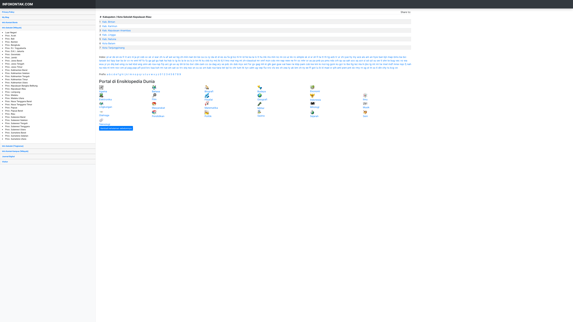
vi (153, 56)
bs (122, 60)
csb (308, 64)
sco (353, 60)
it (126, 56)
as (310, 60)
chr (234, 67)
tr (336, 56)
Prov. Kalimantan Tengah (17, 76)
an (371, 56)
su (374, 60)
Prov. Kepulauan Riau (15, 89)
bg (178, 56)
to (230, 67)
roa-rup (156, 64)
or (307, 60)
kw (312, 64)
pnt (349, 67)
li (224, 60)
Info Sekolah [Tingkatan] (12, 146)
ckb (207, 60)
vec (398, 60)
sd (367, 60)
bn (195, 56)
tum (239, 67)
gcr (341, 64)
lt (258, 56)
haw (288, 64)
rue (165, 67)
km (316, 64)
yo (108, 64)
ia (182, 60)
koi (324, 64)
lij (222, 60)
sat (174, 67)
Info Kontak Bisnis (10, 22)
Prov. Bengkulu (12, 45)
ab (149, 64)
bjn (385, 56)
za (210, 64)
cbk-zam (199, 64)
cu (197, 67)
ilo (179, 60)
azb (333, 56)
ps (322, 60)
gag (258, 64)
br (125, 60)
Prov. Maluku (11, 95)
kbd (135, 64)
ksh (157, 67)
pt (138, 56)
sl (309, 56)
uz (288, 56)
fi (317, 56)
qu (340, 60)
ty (289, 67)
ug (256, 67)
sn (194, 67)
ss (374, 67)
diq (112, 64)
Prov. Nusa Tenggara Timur (18, 104)
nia (360, 64)
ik (320, 67)
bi (185, 64)
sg (365, 67)
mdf (390, 64)
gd (153, 60)
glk (269, 64)
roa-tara (216, 67)
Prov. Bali (9, 38)
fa (228, 56)
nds (332, 60)
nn (281, 56)
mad (326, 67)
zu (126, 64)
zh (161, 56)
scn (361, 60)
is (191, 60)
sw (378, 60)
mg (237, 60)
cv (128, 60)
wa (405, 60)
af (167, 56)
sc (177, 67)
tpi (227, 67)
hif (140, 60)
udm (251, 67)
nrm (112, 67)
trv (181, 67)
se (223, 64)
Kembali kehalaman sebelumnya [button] (116, 128)
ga (149, 60)
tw (380, 64)
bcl (108, 60)
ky (211, 60)
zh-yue (345, 56)
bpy (113, 60)
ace (359, 56)
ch (300, 67)
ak (292, 67)
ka (250, 56)
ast (170, 56)
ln (363, 64)
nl (133, 56)
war (157, 56)
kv (320, 64)
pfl (139, 67)
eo (221, 56)
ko (234, 56)
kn (196, 60)
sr (312, 56)
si (364, 60)
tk (243, 67)
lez (356, 64)
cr (331, 67)
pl (108, 56)
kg (327, 64)
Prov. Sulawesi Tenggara (17, 126)
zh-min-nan (186, 56)
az (174, 56)
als (363, 56)
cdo (273, 60)
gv (253, 64)
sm (169, 67)
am (367, 56)
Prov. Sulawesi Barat (15, 117)
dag (214, 64)
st (368, 67)
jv (194, 60)
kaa (153, 67)
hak (161, 60)
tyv (247, 67)
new (287, 60)
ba (400, 56)
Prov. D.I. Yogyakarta (15, 48)
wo (277, 67)
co (206, 64)
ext (246, 64)
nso (190, 67)
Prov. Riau (10, 114)
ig (176, 60)
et (216, 56)
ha (165, 60)
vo (401, 60)
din (380, 67)
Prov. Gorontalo (12, 54)
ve (396, 67)
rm (161, 67)
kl (323, 67)
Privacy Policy (8, 12)
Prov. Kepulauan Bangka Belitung (21, 85)
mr (258, 60)
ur (339, 56)
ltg (352, 64)
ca (202, 56)
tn (371, 67)
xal (283, 64)
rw (293, 64)
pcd (143, 67)
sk (306, 56)
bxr (192, 64)
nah (409, 64)
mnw (396, 64)
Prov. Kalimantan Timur (16, 79)
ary (219, 64)
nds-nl (106, 67)
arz (129, 56)
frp (162, 64)
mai (232, 60)
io (173, 60)
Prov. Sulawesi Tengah (16, 123)
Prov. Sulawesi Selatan (16, 120)
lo (345, 64)
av (174, 64)
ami (339, 67)
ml (240, 60)
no (277, 56)
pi (126, 67)
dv (231, 64)
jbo (367, 64)
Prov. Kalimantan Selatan (17, 73)
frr (295, 60)
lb (219, 60)
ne (292, 60)
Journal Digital (8, 156)
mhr (303, 60)
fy (146, 60)
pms (327, 60)
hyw (375, 56)
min (273, 56)
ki (266, 64)
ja (135, 56)
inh (262, 64)
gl (231, 56)
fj (405, 64)
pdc (227, 64)
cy (209, 56)
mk (265, 56)
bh (181, 64)
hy (350, 56)
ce (284, 56)
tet (223, 67)
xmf (263, 60)
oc (299, 60)
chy (384, 67)
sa (344, 60)
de (113, 56)
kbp (297, 64)
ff (310, 67)
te (389, 60)
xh (281, 67)
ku (203, 60)
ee (307, 67)
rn (362, 67)
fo (143, 60)
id (243, 56)
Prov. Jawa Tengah (14, 63)
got (314, 67)
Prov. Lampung (12, 92)
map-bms (393, 56)
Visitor (5, 162)
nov (117, 67)
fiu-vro (267, 67)
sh (314, 56)
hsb (170, 60)
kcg (392, 67)
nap (282, 60)
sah (348, 60)
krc (148, 67)
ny (303, 67)
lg (370, 64)
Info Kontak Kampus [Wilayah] (15, 151)
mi (377, 64)
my (354, 56)
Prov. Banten (11, 42)
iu (317, 67)
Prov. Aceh (10, 35)
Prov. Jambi (11, 57)
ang (140, 64)
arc (167, 64)
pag (129, 67)
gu (157, 60)
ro (295, 56)
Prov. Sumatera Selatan (16, 135)
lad (130, 64)
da (212, 56)
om (122, 67)
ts (388, 67)
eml (136, 60)
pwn (344, 67)
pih (334, 67)
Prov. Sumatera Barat (15, 132)
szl (371, 60)
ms (269, 56)
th (325, 56)
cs (205, 56)
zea (285, 67)
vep (261, 67)
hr (240, 56)
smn (145, 64)
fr (123, 56)
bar (118, 60)
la (253, 56)
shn (385, 60)
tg (328, 56)
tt (323, 56)
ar (110, 56)
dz (353, 67)
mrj (215, 60)
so (200, 67)
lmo (227, 60)
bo (187, 64)
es (120, 56)
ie (185, 60)
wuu (101, 64)
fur (249, 64)
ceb (142, 56)
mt (373, 64)
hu (261, 56)
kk (291, 56)
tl (381, 60)
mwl (385, 64)
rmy (358, 67)
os (188, 60)
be (198, 56)
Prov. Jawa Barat (13, 60)
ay (178, 64)
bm (296, 67)
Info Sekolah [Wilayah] (11, 28)
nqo (402, 64)
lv (256, 56)
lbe (348, 64)
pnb (318, 60)
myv (240, 64)
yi (105, 64)
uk (149, 56)
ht (200, 60)
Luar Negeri (11, 32)
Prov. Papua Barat (14, 110)
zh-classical (249, 60)
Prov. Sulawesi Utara (15, 129)
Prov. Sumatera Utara (15, 139)
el (219, 56)
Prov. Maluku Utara (14, 98)
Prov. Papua (11, 107)
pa (314, 60)
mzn (268, 60)
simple (300, 56)
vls (273, 67)
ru (164, 56)
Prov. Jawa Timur (13, 67)
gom (332, 64)
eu (225, 56)
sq (357, 60)
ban (381, 56)
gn (171, 64)
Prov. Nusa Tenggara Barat (18, 101)
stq (185, 67)
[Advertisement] (48, 185)
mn (278, 60)
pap (135, 67)
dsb (236, 64)
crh (337, 60)
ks (337, 64)
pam (302, 64)
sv (146, 56)
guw (279, 64)
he (246, 56)
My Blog (5, 17)
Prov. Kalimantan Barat (16, 70)
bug (393, 60)
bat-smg (120, 64)
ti (377, 67)
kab (209, 67)
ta (320, 56)
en (117, 56)
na (100, 67)
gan (274, 64)
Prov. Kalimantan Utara (16, 82)
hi (238, 56)
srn (204, 67)
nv (132, 60)
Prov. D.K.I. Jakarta (14, 51)
